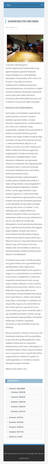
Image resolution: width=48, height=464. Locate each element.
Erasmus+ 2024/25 (18, 397)
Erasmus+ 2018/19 (16, 427)
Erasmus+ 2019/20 (16, 422)
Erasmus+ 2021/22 (18, 411)
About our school (15, 437)
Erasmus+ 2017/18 (16, 432)
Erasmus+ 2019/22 (16, 417)
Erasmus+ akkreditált (17, 389)
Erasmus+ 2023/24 (18, 402)
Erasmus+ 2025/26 (18, 392)
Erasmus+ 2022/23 (18, 407)
